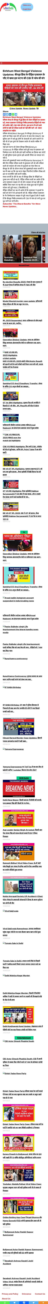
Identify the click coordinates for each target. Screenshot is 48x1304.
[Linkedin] (10, 114)
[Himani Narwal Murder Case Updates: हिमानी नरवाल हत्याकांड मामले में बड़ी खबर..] (19, 727)
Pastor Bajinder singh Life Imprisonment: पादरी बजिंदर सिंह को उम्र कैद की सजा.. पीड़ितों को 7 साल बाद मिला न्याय (22, 647)
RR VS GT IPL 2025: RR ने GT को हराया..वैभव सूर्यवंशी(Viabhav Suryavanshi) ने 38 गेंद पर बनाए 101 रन (22, 516)
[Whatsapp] (13, 114)
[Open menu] (1, 63)
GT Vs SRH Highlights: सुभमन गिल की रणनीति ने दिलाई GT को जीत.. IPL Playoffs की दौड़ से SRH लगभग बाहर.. (21, 405)
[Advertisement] (24, 37)
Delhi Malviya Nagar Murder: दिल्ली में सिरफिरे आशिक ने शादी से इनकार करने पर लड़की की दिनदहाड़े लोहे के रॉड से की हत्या (22, 996)
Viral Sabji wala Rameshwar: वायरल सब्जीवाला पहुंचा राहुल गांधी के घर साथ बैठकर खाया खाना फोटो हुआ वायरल (22, 931)
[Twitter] (7, 114)
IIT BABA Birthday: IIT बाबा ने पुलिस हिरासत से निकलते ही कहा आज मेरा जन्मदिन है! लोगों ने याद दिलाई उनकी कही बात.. (21, 708)
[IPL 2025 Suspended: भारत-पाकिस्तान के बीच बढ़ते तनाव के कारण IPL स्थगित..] (11, 314)
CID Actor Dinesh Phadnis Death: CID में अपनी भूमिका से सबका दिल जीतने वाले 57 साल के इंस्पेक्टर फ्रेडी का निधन (22, 1062)
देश (37, 108)
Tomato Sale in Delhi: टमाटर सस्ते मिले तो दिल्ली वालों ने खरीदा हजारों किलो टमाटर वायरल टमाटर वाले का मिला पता (22, 964)
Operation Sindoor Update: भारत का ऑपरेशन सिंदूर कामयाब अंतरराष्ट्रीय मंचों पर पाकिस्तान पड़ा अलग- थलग (22, 342)
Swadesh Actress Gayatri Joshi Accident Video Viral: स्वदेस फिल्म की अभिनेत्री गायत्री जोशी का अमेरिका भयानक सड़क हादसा (22, 1281)
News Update (29, 108)
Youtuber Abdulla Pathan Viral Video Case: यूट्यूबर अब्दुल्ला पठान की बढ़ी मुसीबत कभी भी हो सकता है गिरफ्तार (22, 1187)
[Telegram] (16, 114)
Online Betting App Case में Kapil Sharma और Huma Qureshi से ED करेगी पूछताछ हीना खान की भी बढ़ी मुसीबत (22, 1220)
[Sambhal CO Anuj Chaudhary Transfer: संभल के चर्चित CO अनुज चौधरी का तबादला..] (11, 377)
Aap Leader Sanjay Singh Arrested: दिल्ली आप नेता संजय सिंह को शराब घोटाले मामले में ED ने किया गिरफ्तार (22, 833)
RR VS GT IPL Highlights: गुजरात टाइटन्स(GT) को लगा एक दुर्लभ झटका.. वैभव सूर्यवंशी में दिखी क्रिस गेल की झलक (22, 472)
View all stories (38, 232)
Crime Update (16, 108)
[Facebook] (4, 114)
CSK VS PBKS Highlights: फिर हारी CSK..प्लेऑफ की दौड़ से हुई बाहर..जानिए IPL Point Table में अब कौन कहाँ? (22, 449)
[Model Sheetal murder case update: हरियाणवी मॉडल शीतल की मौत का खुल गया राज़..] (11, 295)
